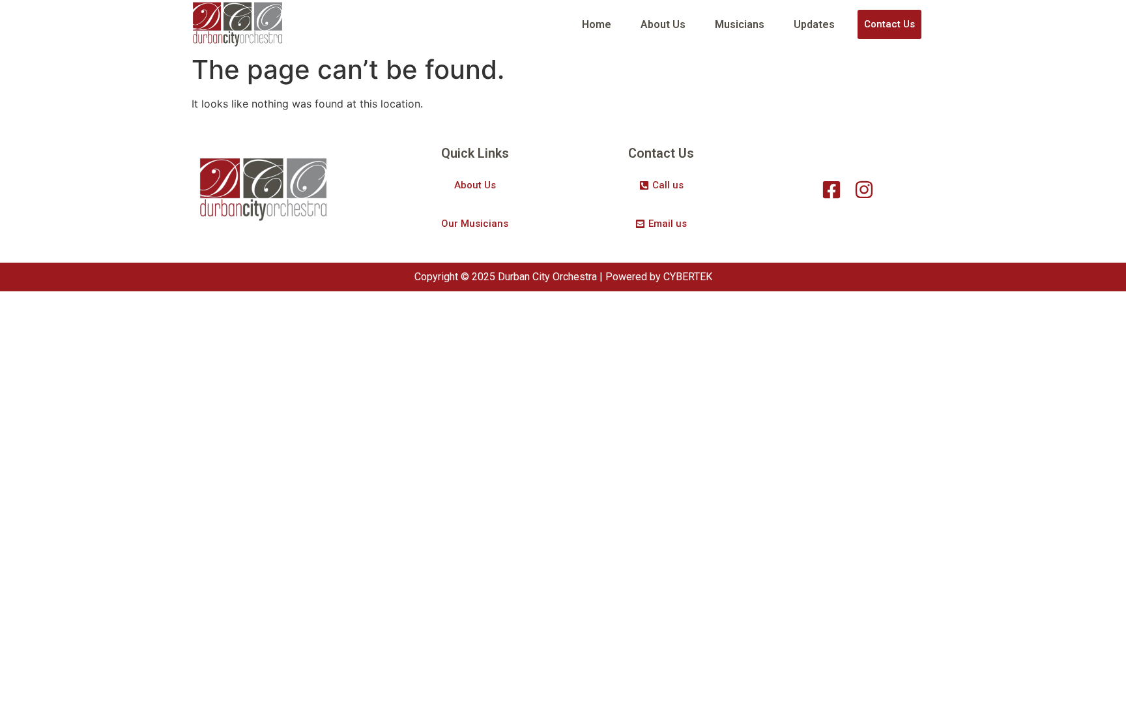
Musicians (739, 24)
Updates (814, 24)
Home (596, 24)
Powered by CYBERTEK (658, 276)
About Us (663, 24)
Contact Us (889, 24)
